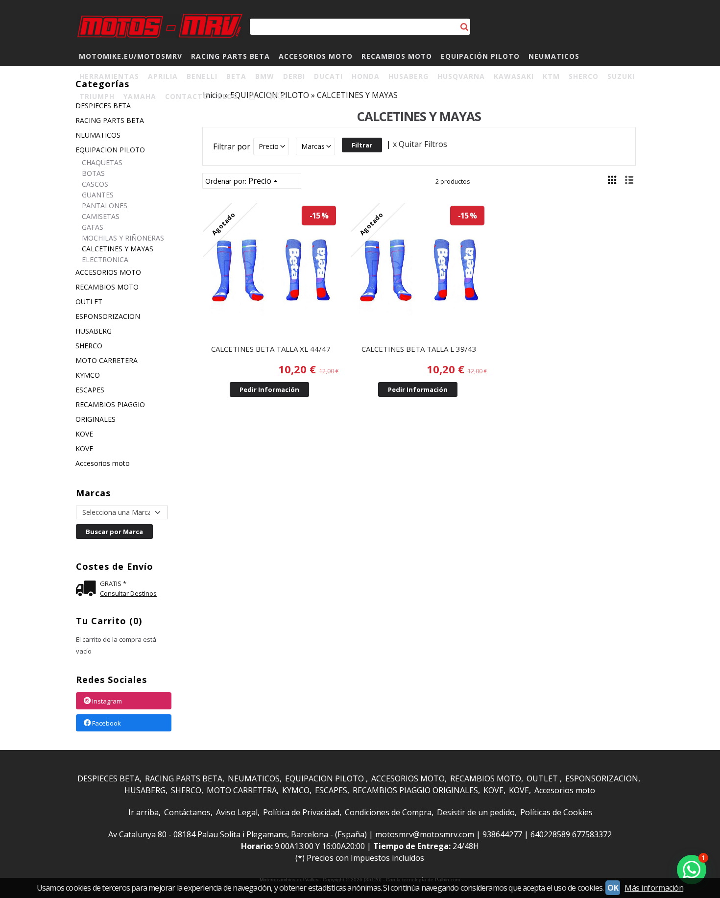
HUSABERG (408, 76)
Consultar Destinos (128, 593)
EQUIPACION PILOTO (110, 149)
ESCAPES (89, 389)
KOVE (84, 433)
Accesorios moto (102, 463)
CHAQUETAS (102, 162)
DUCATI (328, 76)
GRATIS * (113, 583)
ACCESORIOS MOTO (316, 56)
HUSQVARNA (461, 76)
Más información (653, 887)
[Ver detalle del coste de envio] (88, 590)
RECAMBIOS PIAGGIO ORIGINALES (110, 412)
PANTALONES (104, 205)
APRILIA (163, 76)
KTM (551, 76)
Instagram (107, 701)
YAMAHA (139, 96)
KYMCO (87, 375)
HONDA (366, 76)
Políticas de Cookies (556, 812)
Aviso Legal (237, 812)
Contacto (187, 96)
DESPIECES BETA (108, 778)
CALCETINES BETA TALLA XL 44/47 (271, 349)
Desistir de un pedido (476, 812)
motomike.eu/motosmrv (130, 56)
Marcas (313, 146)
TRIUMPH (97, 96)
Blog (227, 96)
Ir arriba (143, 812)
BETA (236, 76)
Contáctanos (187, 812)
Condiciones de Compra (388, 812)
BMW (264, 76)
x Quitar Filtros (420, 144)
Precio (269, 146)
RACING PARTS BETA (230, 56)
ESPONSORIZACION (107, 316)
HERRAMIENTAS (109, 76)
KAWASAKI (514, 76)
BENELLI (202, 76)
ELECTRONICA (105, 259)
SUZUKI (621, 76)
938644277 (502, 834)
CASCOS (95, 184)
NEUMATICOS (553, 56)
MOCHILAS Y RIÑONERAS (123, 238)
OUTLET (88, 301)
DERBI (294, 76)
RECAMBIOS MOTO (396, 56)
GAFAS (92, 227)
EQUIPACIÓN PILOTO (480, 56)
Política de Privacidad (301, 812)
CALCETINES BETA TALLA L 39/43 (419, 349)
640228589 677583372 (571, 834)
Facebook (106, 723)
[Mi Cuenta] (252, 96)
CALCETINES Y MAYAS (117, 248)
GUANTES (98, 194)
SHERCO (584, 76)
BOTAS (93, 173)
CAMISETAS (101, 216)
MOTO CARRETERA (106, 360)
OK (612, 887)
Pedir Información (269, 389)
